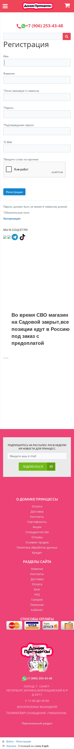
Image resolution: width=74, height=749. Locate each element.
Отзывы (37, 537)
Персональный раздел (37, 723)
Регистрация (23, 741)
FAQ (37, 594)
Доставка (37, 511)
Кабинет (37, 610)
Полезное (37, 605)
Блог (37, 589)
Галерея (37, 600)
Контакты (37, 517)
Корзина (11, 746)
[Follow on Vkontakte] (5, 237)
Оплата (37, 506)
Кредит (37, 553)
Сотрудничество (37, 532)
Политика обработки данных (37, 547)
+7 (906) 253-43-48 (39, 678)
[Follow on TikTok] (22, 237)
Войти (10, 741)
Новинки (37, 569)
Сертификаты (37, 522)
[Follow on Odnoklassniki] (9, 237)
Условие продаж (37, 542)
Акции (37, 527)
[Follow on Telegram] (15, 237)
